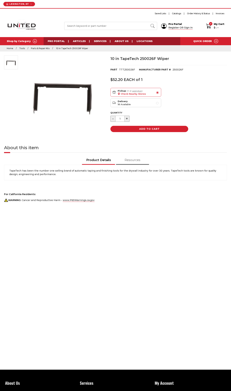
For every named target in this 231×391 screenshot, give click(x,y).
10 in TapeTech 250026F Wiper (72, 48)
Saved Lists (160, 13)
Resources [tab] (132, 160)
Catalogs (176, 13)
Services (100, 41)
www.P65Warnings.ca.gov (79, 200)
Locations (145, 41)
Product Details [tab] (98, 160)
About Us (122, 41)
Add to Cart (149, 128)
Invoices (220, 13)
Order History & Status (198, 13)
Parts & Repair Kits (40, 48)
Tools (22, 48)
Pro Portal (56, 41)
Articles (79, 41)
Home (10, 48)
